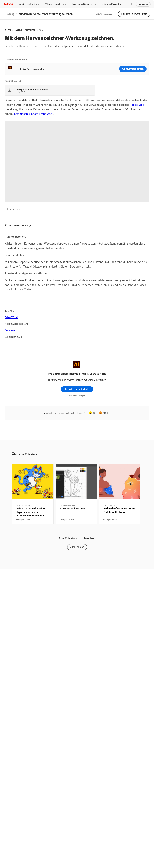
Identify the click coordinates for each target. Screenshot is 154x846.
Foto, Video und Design (27, 4)
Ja (94, 412)
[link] (10, 14)
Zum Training (77, 546)
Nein (105, 412)
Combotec (10, 330)
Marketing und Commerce (82, 4)
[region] (33, 494)
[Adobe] (8, 4)
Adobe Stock (137, 105)
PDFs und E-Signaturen (54, 4)
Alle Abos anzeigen (104, 14)
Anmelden (143, 4)
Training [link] (9, 14)
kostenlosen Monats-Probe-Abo (32, 114)
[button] (132, 4)
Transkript (15, 209)
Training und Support (110, 4)
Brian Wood (11, 317)
